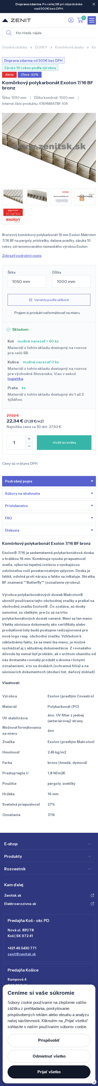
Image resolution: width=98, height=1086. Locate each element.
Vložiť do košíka (64, 442)
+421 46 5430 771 (22, 948)
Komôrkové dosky (69, 47)
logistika (15, 378)
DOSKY (41, 47)
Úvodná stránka (14, 47)
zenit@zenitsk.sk (22, 954)
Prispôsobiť (49, 1040)
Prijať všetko (49, 1072)
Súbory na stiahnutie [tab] (22, 493)
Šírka (11, 272)
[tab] (49, 530)
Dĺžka (56, 272)
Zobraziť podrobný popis (22, 256)
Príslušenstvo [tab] (16, 506)
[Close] (94, 4)
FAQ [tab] (8, 518)
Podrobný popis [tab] (18, 481)
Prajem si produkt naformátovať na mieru (47, 313)
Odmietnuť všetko (49, 1056)
